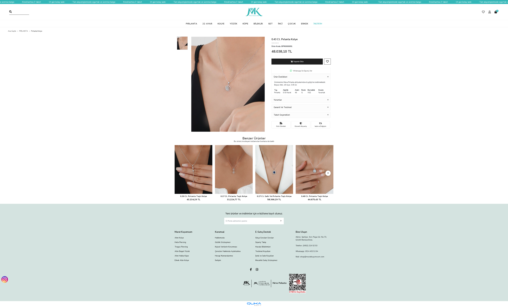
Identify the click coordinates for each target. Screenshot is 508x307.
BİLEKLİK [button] (258, 23)
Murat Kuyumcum (183, 231)
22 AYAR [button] (207, 23)
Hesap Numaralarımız (224, 256)
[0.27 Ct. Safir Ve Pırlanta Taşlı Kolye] (274, 169)
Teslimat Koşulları (262, 251)
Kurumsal (219, 231)
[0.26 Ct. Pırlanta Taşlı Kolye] (193, 169)
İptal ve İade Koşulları (264, 256)
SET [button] (270, 23)
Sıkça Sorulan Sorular (264, 238)
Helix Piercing (180, 242)
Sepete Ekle (298, 61)
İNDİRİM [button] (318, 23)
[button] (483, 12)
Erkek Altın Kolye (182, 260)
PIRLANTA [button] (191, 23)
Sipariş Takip (260, 242)
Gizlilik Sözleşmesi (222, 242)
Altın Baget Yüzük (182, 251)
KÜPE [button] (245, 23)
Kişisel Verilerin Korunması (226, 247)
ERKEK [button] (304, 23)
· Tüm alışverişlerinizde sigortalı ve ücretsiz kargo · (93, 2)
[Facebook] (251, 270)
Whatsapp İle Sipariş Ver (302, 71)
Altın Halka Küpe (182, 256)
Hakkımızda (219, 238)
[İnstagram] (257, 270)
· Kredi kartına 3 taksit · (31, 2)
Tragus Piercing (181, 247)
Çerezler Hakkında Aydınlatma (228, 251)
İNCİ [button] (280, 23)
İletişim (218, 260)
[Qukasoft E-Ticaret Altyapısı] (254, 304)
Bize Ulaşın (301, 231)
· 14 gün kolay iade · (56, 2)
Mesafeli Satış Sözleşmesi (266, 260)
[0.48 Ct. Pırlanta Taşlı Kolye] (314, 169)
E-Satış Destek (263, 231)
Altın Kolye (179, 238)
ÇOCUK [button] (292, 23)
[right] (328, 173)
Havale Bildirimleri (263, 247)
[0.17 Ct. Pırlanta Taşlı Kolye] (234, 169)
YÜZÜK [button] (233, 23)
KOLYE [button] (221, 23)
